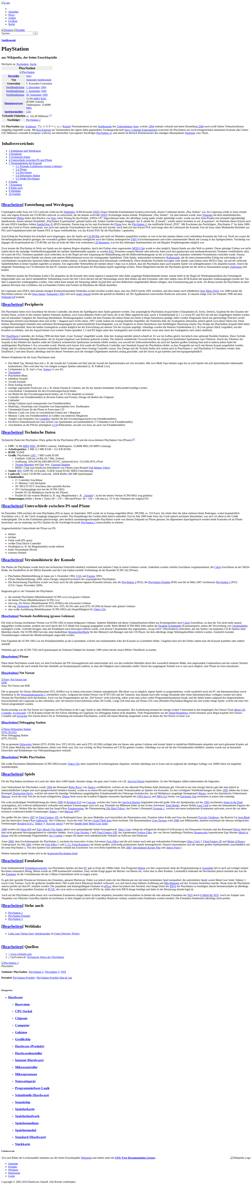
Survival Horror (136, 781)
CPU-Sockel (23, 1011)
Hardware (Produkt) (29, 1046)
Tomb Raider (172, 805)
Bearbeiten (12, 204)
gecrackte (22, 715)
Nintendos (69, 211)
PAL (111, 251)
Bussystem (22, 1004)
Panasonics (53, 294)
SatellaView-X (45, 224)
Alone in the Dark (233, 802)
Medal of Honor (236, 841)
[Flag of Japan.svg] (3, 87)
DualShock (12, 336)
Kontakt (12, 1166)
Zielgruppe (236, 266)
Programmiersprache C (33, 694)
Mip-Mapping (171, 883)
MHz (29, 107)
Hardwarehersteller (28, 1053)
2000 (11, 841)
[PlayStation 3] (10, 962)
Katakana (31, 126)
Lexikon (12, 21)
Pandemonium (76, 808)
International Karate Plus (147, 847)
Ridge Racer (75, 787)
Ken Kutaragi (43, 129)
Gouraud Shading (60, 464)
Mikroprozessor (26, 1074)
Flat (41, 464)
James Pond (172, 847)
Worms (202, 793)
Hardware (15, 997)
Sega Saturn (38, 294)
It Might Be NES (209, 895)
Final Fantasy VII (48, 817)
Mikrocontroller (26, 1067)
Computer (22, 1025)
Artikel (12, 17)
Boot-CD (240, 709)
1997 (32, 817)
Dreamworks (201, 832)
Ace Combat (55, 835)
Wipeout (5, 796)
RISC (44, 98)
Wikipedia (86, 1157)
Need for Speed (54, 823)
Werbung (13, 1169)
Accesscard (19, 712)
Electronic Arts (188, 796)
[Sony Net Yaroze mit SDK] (17, 682)
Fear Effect (112, 841)
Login (11, 1176)
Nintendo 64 (8, 297)
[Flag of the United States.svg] (3, 91)
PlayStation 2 (33, 119)
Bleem (141, 868)
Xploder (88, 495)
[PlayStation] (27, 72)
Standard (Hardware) (30, 1137)
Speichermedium (27, 1123)
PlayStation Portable (159, 582)
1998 (176, 820)
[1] (50, 115)
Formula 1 (159, 808)
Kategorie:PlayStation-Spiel (62, 853)
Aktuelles (13, 11)
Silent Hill (25, 829)
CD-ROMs (93, 236)
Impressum (14, 1172)
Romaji (66, 126)
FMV (134, 239)
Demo (172, 712)
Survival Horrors (131, 802)
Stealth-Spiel (81, 823)
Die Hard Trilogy (115, 808)
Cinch (217, 567)
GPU (33, 455)
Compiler (6, 712)
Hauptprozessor (13, 103)
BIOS (173, 886)
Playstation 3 (52, 971)
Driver (236, 829)
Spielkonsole (8, 40)
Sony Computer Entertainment (140, 129)
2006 (201, 126)
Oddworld (41, 820)
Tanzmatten (14, 372)
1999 (4, 829)
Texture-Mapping (24, 464)
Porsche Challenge (208, 817)
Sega (202, 290)
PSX (63, 971)
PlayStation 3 (223, 582)
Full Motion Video (99, 467)
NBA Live (162, 796)
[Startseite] (5, 2)
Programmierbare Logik (32, 1088)
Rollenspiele (173, 257)
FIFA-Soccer (144, 796)
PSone (118, 224)
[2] (133, 439)
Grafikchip (23, 1039)
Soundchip (22, 1102)
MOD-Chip (138, 248)
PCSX (51, 889)
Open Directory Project (67, 933)
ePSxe (107, 886)
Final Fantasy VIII (107, 832)
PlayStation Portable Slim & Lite (54, 977)
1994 (43, 87)
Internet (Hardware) (29, 1060)
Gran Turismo (159, 820)
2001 (29, 844)
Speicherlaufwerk (27, 1116)
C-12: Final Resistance (77, 844)
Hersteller (13, 76)
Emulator (11, 874)
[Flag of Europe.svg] (3, 94)
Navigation (22, 64)
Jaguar (86, 294)
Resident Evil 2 (25, 823)
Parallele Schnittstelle (169, 625)
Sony (29, 76)
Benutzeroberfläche (78, 632)
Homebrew (182, 712)
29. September (34, 94)
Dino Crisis (124, 829)
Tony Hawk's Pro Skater (50, 829)
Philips (20, 218)
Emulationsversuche (36, 868)
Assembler (207, 868)
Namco (47, 369)
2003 (128, 847)
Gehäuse (21, 1032)
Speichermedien (13, 111)
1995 (43, 91)
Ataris (79, 294)
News (11, 14)
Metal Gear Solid (98, 823)
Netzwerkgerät (25, 1081)
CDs (28, 111)
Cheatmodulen (240, 625)
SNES (96, 211)
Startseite (13, 1163)
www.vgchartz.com (21, 954)
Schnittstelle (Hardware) (32, 1095)
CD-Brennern (101, 242)
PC (85, 868)
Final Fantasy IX (212, 841)
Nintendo (190, 132)
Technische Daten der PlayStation (45, 957)
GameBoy (44, 418)
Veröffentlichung (15, 87)
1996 (60, 802)
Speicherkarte (24, 1109)
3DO (62, 294)
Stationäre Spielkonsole (38, 79)
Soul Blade (244, 817)
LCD (55, 424)
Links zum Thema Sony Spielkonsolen (29, 933)
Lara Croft (202, 805)
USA (79, 576)
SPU (19, 470)
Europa (91, 576)
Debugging (23, 606)
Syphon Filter (144, 832)
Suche (11, 24)
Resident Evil (74, 802)
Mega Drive (212, 290)
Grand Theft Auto (101, 820)
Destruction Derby (23, 793)
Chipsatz (21, 1018)
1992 (206, 802)
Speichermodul (25, 1130)
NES (190, 895)
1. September (33, 91)
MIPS (37, 98)
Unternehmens (125, 126)
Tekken (65, 796)
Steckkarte (22, 1144)
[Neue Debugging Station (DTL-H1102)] (17, 732)
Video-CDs (99, 609)
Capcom (90, 802)
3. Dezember (33, 87)
